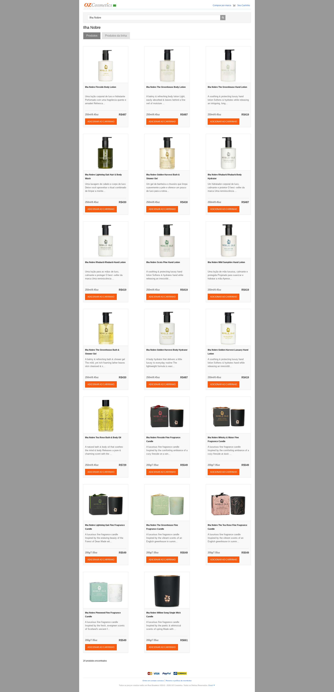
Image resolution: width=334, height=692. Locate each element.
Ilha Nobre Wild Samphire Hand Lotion (226, 262)
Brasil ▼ (211, 685)
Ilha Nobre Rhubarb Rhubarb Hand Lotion (105, 262)
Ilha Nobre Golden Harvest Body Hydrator (167, 350)
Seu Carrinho (243, 5)
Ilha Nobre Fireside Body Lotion (100, 87)
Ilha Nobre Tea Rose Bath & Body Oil (103, 437)
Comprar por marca (222, 5)
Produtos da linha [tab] (116, 35)
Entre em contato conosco (153, 681)
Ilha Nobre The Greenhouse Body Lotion (166, 87)
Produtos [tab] (91, 35)
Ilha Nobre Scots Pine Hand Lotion (163, 262)
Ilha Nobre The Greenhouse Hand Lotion (227, 87)
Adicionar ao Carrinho (101, 121)
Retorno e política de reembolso (179, 681)
